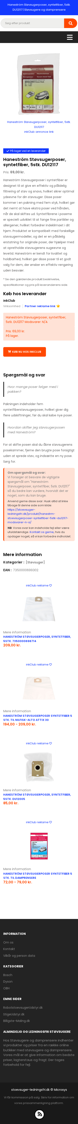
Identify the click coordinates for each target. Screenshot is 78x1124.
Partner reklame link (40, 306)
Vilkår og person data (19, 955)
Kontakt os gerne (42, 532)
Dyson (8, 981)
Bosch (7, 975)
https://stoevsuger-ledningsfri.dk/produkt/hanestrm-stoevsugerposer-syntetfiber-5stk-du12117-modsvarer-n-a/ (38, 516)
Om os (8, 942)
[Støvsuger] (35, 562)
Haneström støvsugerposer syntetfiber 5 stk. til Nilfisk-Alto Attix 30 (37, 718)
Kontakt (9, 949)
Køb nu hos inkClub (26, 352)
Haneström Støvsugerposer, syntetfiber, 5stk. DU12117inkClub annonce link (39, 127)
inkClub (9, 300)
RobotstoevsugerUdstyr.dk (23, 1007)
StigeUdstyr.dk (13, 1014)
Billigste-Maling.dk (16, 1021)
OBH (6, 988)
